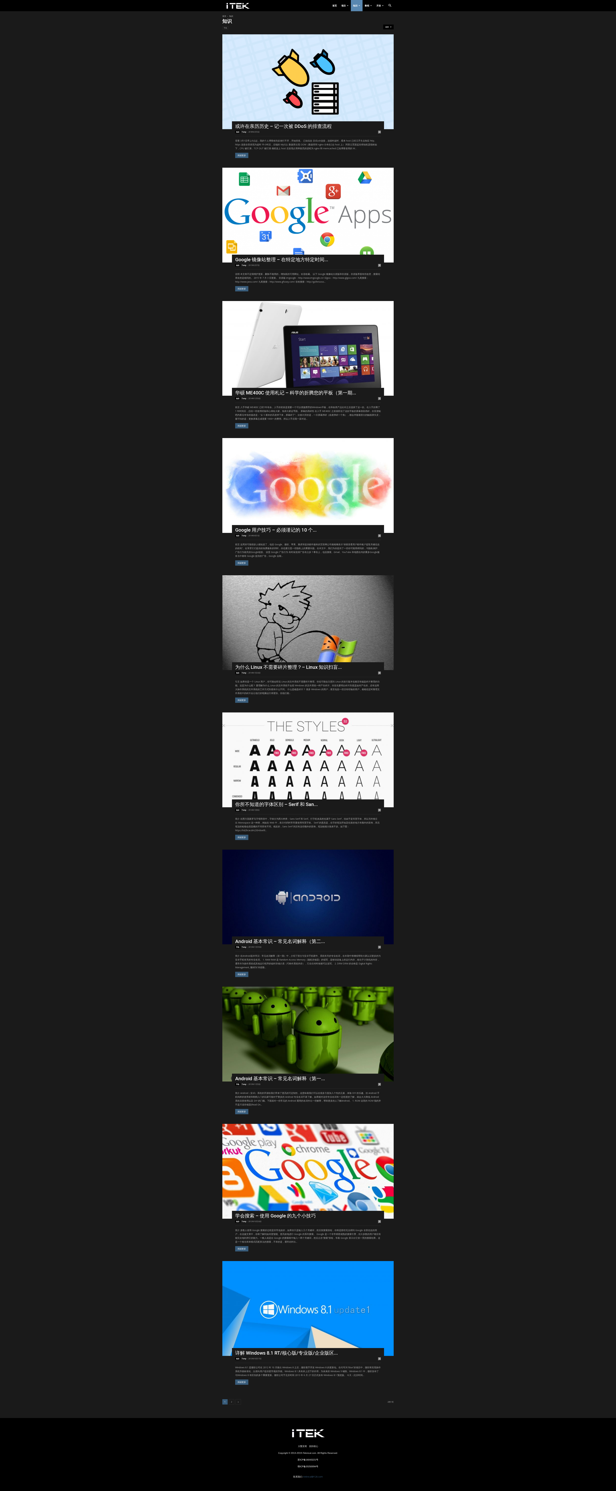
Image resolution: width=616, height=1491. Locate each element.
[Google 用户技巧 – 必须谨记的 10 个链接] (308, 485)
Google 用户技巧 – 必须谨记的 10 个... (276, 530)
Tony (244, 132)
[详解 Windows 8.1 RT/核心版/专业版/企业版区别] (308, 1308)
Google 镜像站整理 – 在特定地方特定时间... (281, 259)
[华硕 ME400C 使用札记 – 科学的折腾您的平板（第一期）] (308, 348)
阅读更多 (242, 155)
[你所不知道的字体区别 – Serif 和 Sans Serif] (308, 759)
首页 (334, 5)
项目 (343, 5)
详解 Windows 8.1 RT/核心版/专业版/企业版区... (286, 1353)
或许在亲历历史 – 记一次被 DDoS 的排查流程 (283, 126)
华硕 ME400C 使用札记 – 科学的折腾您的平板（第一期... (295, 393)
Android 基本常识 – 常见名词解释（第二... (280, 941)
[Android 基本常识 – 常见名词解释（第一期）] (308, 1034)
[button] (390, 5)
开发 (378, 5)
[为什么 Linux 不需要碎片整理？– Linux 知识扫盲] (308, 622)
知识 (355, 5)
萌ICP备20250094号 (308, 1466)
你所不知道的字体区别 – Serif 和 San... (276, 804)
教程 (367, 5)
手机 (225, 28)
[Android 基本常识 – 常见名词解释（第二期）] (308, 897)
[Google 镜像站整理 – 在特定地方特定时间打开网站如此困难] (308, 215)
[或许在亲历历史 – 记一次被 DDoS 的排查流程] (308, 81)
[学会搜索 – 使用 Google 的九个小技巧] (308, 1171)
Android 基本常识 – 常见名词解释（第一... (280, 1078)
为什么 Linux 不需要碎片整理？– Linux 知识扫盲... (288, 667)
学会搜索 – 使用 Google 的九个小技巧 (275, 1216)
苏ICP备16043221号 (308, 1459)
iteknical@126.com (313, 1476)
